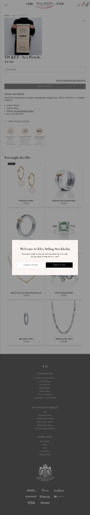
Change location (30, 265)
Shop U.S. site (59, 265)
